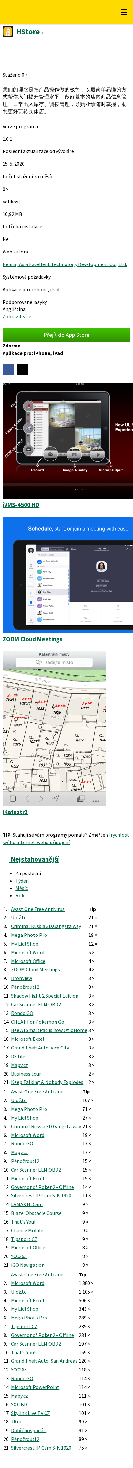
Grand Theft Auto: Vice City (40, 1047)
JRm (16, 1421)
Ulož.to (19, 917)
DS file (18, 1056)
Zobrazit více (17, 316)
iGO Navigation (28, 1265)
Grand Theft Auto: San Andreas (44, 1361)
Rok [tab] (19, 895)
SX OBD (19, 1404)
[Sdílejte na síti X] (22, 369)
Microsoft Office (28, 961)
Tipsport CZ (24, 1239)
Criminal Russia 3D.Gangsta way (46, 926)
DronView (21, 978)
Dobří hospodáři (28, 1430)
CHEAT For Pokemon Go (37, 1021)
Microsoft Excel (27, 1039)
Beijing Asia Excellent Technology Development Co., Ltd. (65, 264)
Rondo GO (22, 1013)
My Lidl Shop (24, 943)
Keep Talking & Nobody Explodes (47, 1082)
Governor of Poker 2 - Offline (42, 1187)
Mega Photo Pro (29, 935)
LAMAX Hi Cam (27, 1204)
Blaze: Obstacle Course (36, 1213)
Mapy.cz (19, 1065)
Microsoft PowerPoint (35, 1387)
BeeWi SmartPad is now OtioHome (49, 1030)
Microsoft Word (27, 952)
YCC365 (19, 1256)
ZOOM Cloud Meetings (35, 969)
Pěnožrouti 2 (25, 987)
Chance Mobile (27, 1230)
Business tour (26, 1073)
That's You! (23, 1221)
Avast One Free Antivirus (38, 909)
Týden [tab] (22, 880)
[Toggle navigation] (124, 12)
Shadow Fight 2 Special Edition (44, 995)
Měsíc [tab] (21, 888)
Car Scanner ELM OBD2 (36, 1004)
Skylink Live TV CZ (30, 1413)
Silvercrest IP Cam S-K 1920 (41, 1195)
